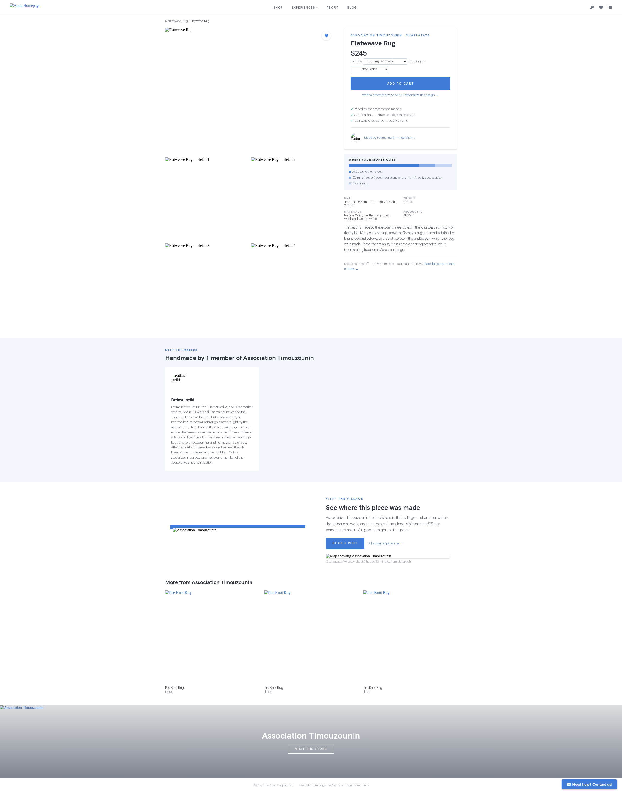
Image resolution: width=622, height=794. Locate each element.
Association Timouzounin (278, 358)
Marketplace (173, 21)
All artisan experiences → (385, 543)
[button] (249, 91)
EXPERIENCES (305, 7)
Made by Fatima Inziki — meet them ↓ (389, 137)
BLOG (352, 7)
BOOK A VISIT (345, 543)
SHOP (278, 7)
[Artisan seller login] (592, 7)
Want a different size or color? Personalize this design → (400, 95)
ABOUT (333, 7)
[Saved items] (601, 7)
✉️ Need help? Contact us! (589, 784)
